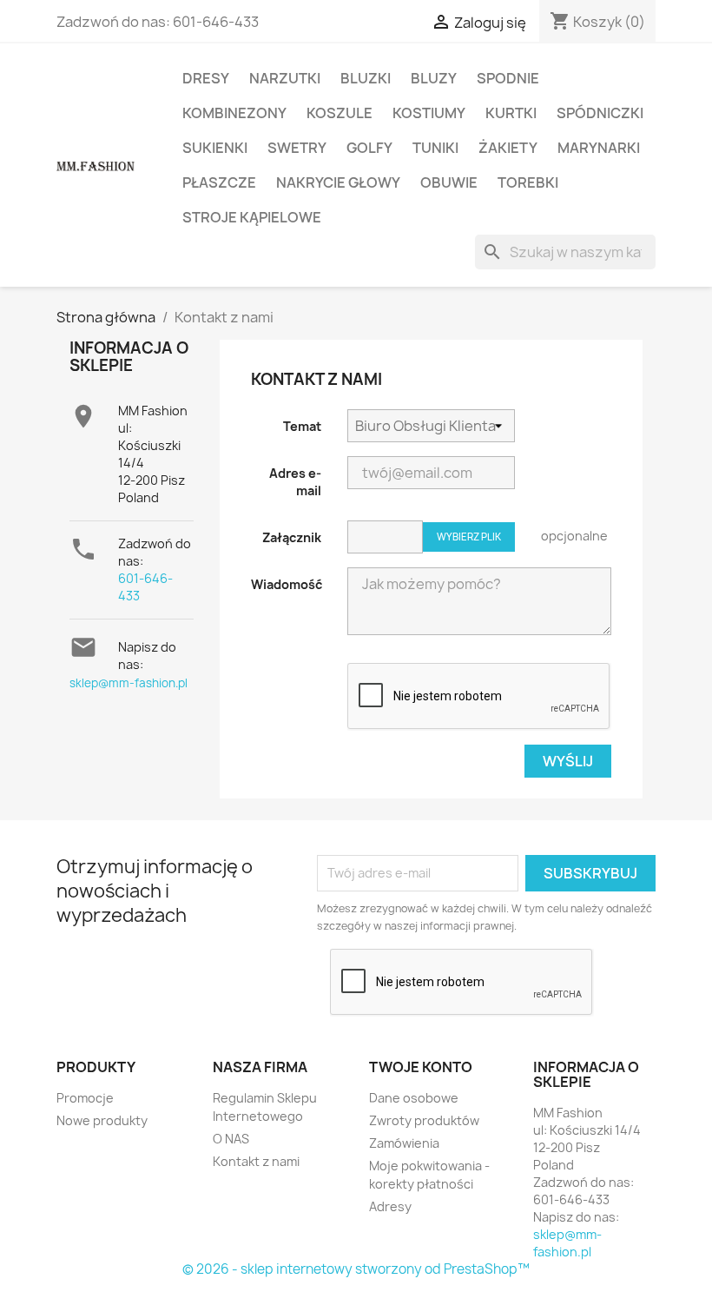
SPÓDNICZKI (600, 113)
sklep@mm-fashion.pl (128, 683)
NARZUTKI (284, 78)
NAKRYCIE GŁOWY (338, 182)
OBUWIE (449, 182)
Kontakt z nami (256, 1161)
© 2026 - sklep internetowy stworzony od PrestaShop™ (356, 1269)
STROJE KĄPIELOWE (251, 217)
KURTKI (511, 113)
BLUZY (434, 78)
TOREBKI (528, 182)
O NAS (231, 1138)
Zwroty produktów (424, 1120)
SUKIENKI (214, 147)
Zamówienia (404, 1143)
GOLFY (369, 147)
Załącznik (291, 537)
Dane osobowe (413, 1098)
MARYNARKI (598, 147)
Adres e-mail (295, 482)
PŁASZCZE (219, 182)
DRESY (205, 78)
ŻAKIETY (507, 147)
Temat (302, 426)
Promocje (85, 1098)
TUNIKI (435, 147)
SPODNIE (508, 78)
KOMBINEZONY (234, 113)
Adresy (390, 1206)
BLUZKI (365, 78)
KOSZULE (339, 113)
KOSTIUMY (428, 113)
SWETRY (296, 147)
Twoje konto (420, 1067)
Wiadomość (286, 584)
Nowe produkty (102, 1120)
